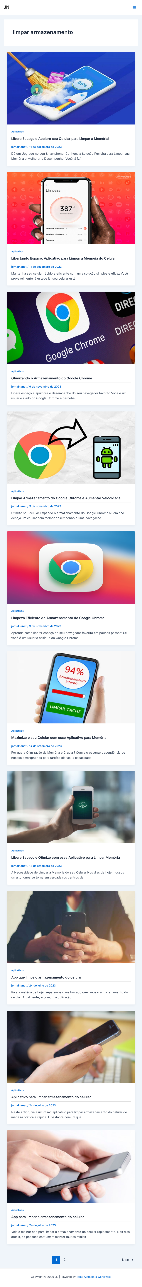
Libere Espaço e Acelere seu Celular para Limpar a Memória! (60, 139)
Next (127, 1260)
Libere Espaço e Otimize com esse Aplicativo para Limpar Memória (65, 857)
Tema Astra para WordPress (93, 1276)
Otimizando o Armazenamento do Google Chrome (51, 378)
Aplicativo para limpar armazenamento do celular (51, 1097)
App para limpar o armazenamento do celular (47, 1217)
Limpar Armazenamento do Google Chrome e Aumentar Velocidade (66, 498)
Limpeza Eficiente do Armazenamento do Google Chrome (58, 618)
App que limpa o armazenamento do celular (46, 977)
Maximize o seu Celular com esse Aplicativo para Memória (58, 737)
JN (6, 7)
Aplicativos (17, 131)
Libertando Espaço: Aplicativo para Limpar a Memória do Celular (63, 258)
